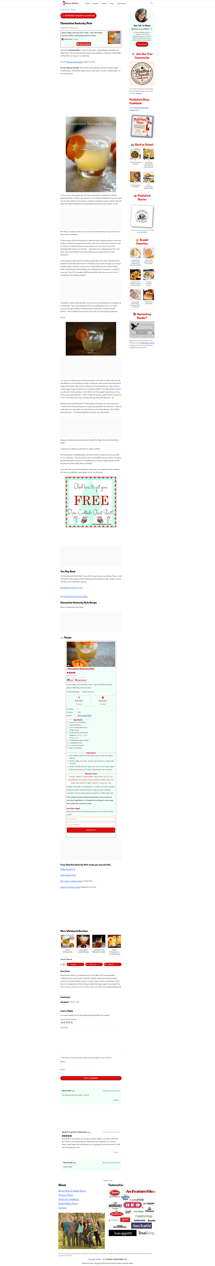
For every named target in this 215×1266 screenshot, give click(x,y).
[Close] (136, 606)
